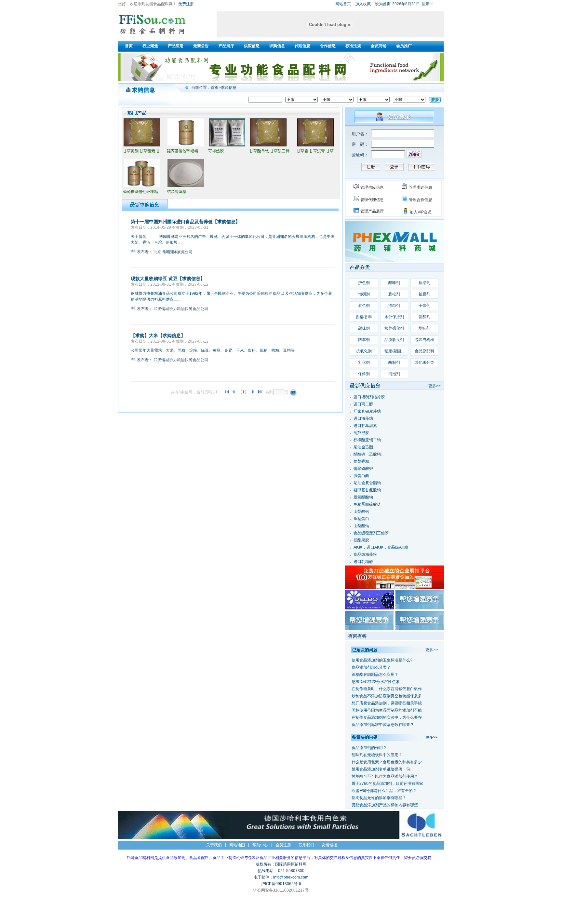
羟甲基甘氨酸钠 (367, 490)
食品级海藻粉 (365, 554)
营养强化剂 (394, 328)
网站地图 (237, 845)
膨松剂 (394, 294)
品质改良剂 (394, 339)
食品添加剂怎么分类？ (371, 667)
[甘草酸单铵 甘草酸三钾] (268, 145)
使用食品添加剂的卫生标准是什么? (382, 660)
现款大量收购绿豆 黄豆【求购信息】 (168, 278)
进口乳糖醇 (363, 561)
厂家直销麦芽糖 (367, 411)
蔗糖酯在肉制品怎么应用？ (375, 674)
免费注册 (186, 4)
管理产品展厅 (372, 211)
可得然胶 (216, 151)
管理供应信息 (372, 187)
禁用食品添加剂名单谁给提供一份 (381, 769)
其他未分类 (424, 362)
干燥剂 (424, 305)
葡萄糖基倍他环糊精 (140, 191)
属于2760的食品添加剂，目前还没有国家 (387, 783)
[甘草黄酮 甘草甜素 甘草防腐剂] (142, 145)
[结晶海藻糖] (186, 186)
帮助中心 (260, 845)
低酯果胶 (361, 540)
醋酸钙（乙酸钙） (369, 454)
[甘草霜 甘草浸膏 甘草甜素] (315, 145)
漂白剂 (394, 305)
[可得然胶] (227, 145)
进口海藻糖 (363, 418)
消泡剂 (394, 374)
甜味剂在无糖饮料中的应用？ (377, 755)
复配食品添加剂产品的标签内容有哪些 (385, 805)
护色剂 (364, 282)
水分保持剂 (394, 317)
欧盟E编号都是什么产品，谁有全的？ (384, 790)
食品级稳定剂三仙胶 (371, 533)
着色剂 (364, 305)
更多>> (434, 386)
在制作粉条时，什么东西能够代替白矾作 (387, 689)
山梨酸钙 (361, 511)
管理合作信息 (420, 200)
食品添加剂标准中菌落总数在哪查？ (383, 724)
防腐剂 (364, 339)
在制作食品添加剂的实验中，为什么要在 (387, 717)
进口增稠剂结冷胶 (369, 397)
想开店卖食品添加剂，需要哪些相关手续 (387, 703)
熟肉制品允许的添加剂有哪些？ (379, 798)
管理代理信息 (372, 200)
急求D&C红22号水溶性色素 (376, 681)
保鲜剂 (364, 374)
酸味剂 (394, 282)
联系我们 (306, 845)
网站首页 (343, 4)
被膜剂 (424, 294)
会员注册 (283, 845)
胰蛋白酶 (361, 475)
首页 (215, 87)
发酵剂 (424, 317)
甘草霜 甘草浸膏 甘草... (317, 151)
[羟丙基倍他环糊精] (186, 145)
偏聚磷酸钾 (363, 468)
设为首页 (383, 4)
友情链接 (329, 845)
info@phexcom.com (290, 877)
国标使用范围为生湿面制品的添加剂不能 (387, 710)
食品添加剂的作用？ (369, 747)
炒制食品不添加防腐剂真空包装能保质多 (387, 696)
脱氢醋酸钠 (363, 497)
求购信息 (228, 87)
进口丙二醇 (363, 404)
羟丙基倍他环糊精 (182, 151)
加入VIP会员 (421, 212)
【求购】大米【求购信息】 (158, 335)
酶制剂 (394, 362)
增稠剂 (364, 294)
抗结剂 (424, 282)
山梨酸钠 (361, 526)
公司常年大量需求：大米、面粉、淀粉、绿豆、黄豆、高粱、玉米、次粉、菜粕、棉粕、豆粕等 (213, 350)
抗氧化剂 (364, 351)
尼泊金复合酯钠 (367, 483)
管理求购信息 (420, 187)
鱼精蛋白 (361, 518)
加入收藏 (363, 4)
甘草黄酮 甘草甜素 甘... (143, 151)
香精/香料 (363, 317)
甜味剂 (364, 328)
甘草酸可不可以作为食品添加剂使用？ (385, 776)
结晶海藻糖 (176, 191)
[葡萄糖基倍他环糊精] (142, 186)
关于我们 (214, 845)
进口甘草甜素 (365, 425)
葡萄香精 (361, 461)
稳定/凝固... (394, 351)
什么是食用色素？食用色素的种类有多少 (387, 762)
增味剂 (424, 328)
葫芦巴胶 (361, 432)
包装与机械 (424, 339)
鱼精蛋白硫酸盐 (367, 504)
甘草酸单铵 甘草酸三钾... (270, 151)
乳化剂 (364, 362)
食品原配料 (424, 351)
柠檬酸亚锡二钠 (367, 440)
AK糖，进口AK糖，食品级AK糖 (381, 547)
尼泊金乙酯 (363, 447)
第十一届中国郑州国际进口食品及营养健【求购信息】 (185, 221)
